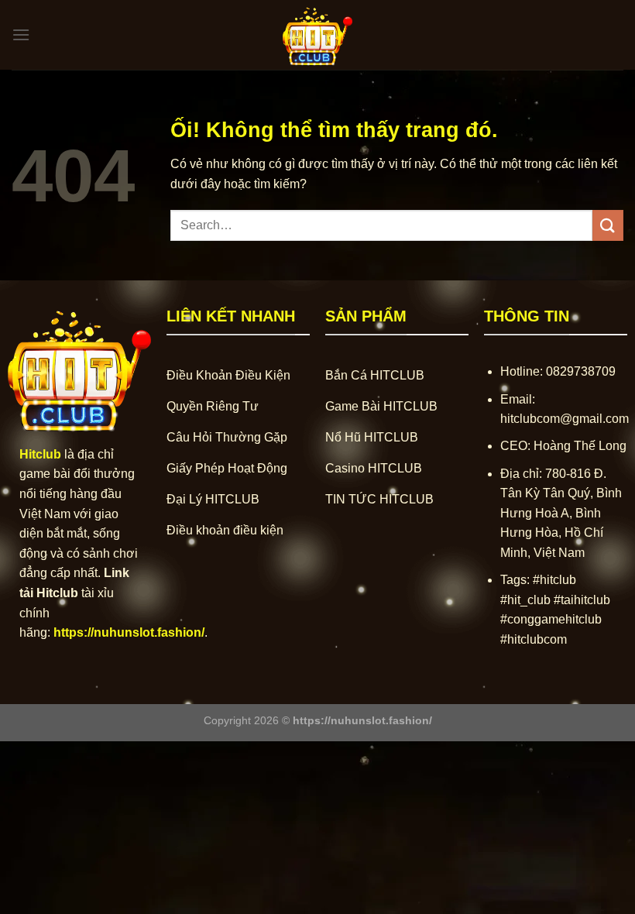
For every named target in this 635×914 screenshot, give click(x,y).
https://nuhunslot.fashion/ (128, 632)
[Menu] (21, 34)
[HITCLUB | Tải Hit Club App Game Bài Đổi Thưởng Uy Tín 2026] (317, 35)
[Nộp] (607, 225)
